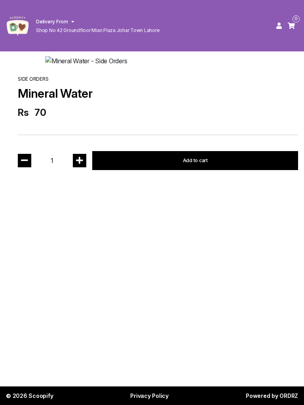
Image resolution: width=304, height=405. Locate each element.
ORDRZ (288, 395)
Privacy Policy (149, 395)
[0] (291, 25)
